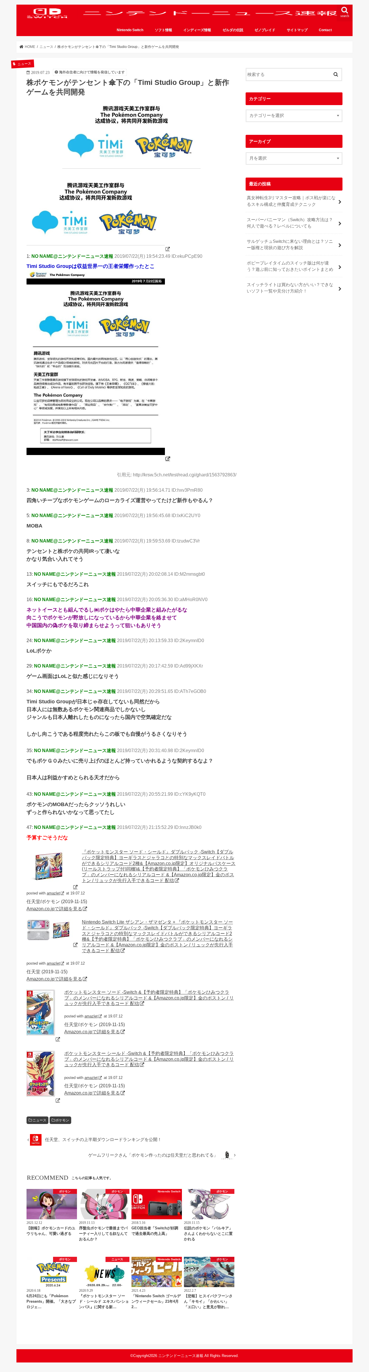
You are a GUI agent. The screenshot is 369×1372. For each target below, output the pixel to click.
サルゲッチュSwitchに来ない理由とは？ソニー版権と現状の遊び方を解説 (290, 244)
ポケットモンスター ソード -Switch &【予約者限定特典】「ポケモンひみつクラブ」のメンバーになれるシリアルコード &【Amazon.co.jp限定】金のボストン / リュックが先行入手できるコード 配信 (149, 997)
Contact (325, 30)
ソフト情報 (163, 30)
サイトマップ (297, 30)
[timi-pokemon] (99, 248)
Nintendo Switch (130, 30)
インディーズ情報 (197, 30)
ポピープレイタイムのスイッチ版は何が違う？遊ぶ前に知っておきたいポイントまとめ (290, 266)
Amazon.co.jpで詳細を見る (54, 908)
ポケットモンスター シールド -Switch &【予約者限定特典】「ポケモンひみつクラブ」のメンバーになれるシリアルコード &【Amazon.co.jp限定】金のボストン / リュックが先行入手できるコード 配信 (149, 1059)
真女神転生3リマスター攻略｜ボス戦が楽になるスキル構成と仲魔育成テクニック (291, 200)
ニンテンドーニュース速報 (180, 1356)
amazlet (53, 893)
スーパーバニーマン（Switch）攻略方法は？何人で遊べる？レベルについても (290, 222)
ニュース (39, 1120)
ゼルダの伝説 (233, 30)
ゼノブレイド (265, 30)
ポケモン (62, 1120)
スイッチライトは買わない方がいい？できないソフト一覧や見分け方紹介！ (290, 287)
